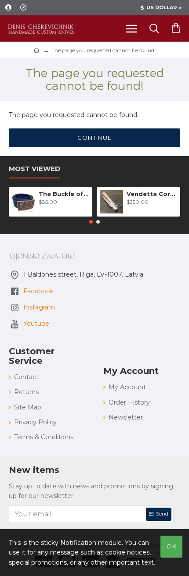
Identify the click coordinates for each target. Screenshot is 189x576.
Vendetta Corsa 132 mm (152, 193)
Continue (94, 137)
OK (172, 546)
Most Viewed (34, 169)
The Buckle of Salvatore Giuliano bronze (64, 193)
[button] (91, 222)
